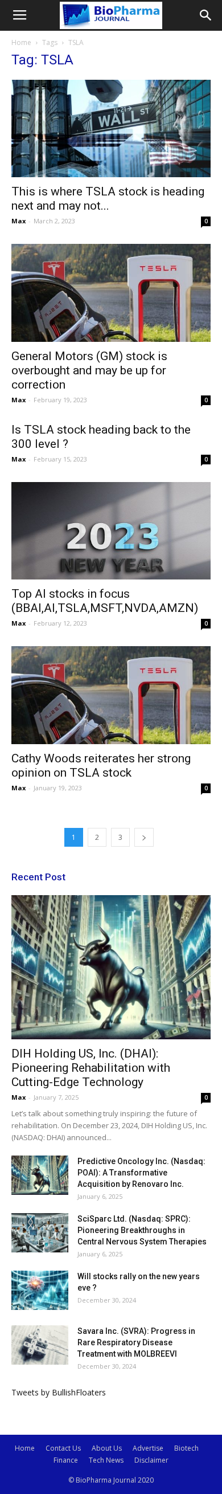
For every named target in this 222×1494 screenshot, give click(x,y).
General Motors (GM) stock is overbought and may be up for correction (89, 370)
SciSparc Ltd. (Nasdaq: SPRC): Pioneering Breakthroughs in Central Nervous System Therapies (142, 1230)
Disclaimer (151, 1460)
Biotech (186, 1448)
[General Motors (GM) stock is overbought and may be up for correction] (111, 292)
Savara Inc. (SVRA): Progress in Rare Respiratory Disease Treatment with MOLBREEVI (136, 1342)
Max (18, 221)
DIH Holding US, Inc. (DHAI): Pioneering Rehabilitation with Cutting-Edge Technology (90, 1068)
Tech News (106, 1460)
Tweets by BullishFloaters (58, 1392)
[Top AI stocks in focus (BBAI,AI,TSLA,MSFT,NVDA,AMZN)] (111, 530)
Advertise (148, 1448)
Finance (66, 1460)
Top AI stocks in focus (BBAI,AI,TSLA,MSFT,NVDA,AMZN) (104, 601)
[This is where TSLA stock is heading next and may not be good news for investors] (111, 128)
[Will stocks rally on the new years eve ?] (39, 1290)
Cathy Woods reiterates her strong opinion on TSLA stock (101, 765)
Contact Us (63, 1448)
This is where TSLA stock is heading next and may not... (107, 199)
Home (21, 42)
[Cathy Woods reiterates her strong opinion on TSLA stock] (111, 695)
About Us (107, 1448)
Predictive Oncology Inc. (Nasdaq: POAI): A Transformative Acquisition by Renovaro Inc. (141, 1173)
